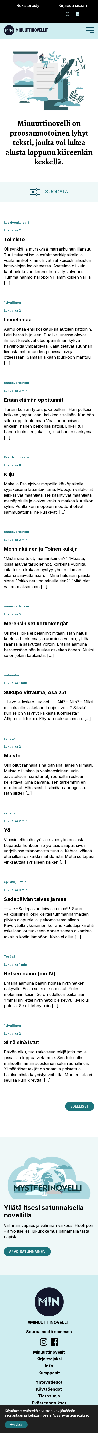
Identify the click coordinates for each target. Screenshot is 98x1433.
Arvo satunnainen (27, 1251)
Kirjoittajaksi (49, 1358)
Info (49, 1365)
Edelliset (79, 1106)
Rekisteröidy (27, 5)
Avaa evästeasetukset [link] (71, 1415)
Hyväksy (16, 1424)
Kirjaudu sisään (72, 5)
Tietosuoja (49, 1395)
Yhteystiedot (49, 1382)
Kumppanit (49, 1372)
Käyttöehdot (49, 1389)
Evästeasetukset (49, 1402)
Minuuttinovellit (49, 1352)
